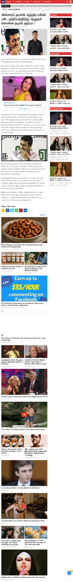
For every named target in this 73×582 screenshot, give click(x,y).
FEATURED (55, 54)
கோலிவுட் (9, 1)
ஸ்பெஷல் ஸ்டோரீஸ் (48, 1)
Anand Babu (6, 27)
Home (3, 9)
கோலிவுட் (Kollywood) (14, 9)
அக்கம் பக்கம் (37, 1)
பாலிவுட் (28, 1)
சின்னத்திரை (18, 1)
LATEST (54, 15)
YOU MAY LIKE (57, 109)
